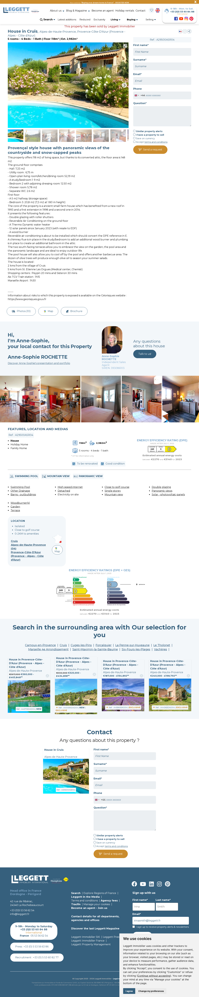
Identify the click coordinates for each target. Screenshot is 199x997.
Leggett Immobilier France (87, 940)
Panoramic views (162, 490)
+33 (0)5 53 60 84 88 (182, 12)
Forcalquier (103, 645)
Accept (151, 142)
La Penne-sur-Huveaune (132, 645)
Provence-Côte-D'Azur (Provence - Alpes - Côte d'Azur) (27, 556)
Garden (15, 506)
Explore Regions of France (99, 893)
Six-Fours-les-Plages (136, 649)
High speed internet (70, 487)
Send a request (152, 149)
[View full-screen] (125, 46)
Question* (140, 103)
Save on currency (145, 138)
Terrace (15, 510)
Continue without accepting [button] (154, 975)
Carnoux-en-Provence (40, 645)
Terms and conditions (84, 900)
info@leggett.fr (19, 914)
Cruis (14, 541)
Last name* (163, 899)
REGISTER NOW (122, 3)
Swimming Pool (20, 487)
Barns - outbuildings (23, 494)
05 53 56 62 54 (39, 935)
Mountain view (114, 494)
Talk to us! (144, 353)
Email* (137, 74)
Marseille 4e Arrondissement (48, 649)
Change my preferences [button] (151, 991)
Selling (150, 19)
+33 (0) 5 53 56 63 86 (36, 946)
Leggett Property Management (91, 944)
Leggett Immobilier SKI (85, 936)
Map (50, 311)
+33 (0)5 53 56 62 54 (22, 910)
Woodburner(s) (20, 502)
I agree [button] (129, 991)
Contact (141, 10)
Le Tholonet (161, 645)
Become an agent (103, 10)
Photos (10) (23, 311)
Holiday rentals (124, 10)
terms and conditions (155, 142)
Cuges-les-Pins (81, 645)
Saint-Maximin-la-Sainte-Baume (95, 649)
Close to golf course (117, 487)
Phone (137, 88)
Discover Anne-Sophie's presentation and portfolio (39, 363)
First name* (141, 45)
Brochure (76, 311)
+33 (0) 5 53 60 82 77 (46, 957)
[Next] (124, 85)
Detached (64, 490)
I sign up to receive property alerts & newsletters (162, 927)
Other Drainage (20, 490)
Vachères (160, 649)
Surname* (139, 59)
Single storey (113, 490)
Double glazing (161, 487)
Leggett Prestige (113, 936)
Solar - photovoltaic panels (168, 494)
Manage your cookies (96, 904)
